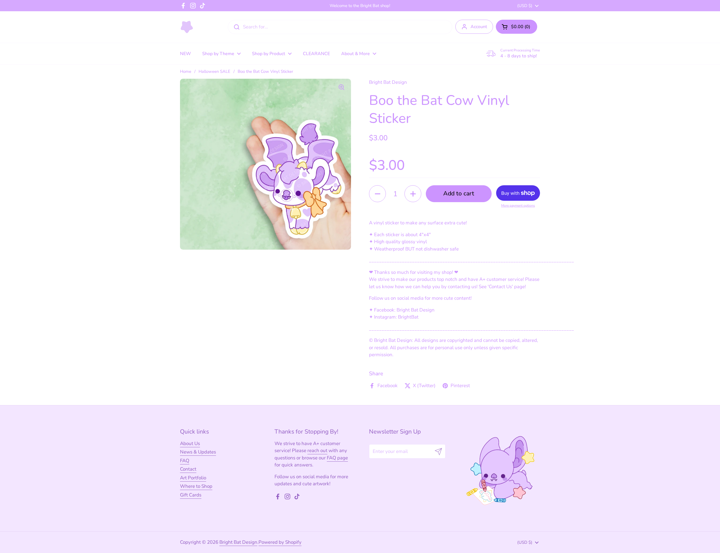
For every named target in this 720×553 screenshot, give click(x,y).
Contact (188, 469)
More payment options (518, 205)
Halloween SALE (214, 71)
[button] (516, 27)
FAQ (184, 460)
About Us (190, 443)
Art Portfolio (193, 478)
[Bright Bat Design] (187, 27)
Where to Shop (196, 486)
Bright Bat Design (238, 542)
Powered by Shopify (280, 542)
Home (185, 71)
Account (479, 27)
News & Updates (198, 452)
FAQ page (337, 458)
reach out (317, 450)
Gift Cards (190, 495)
